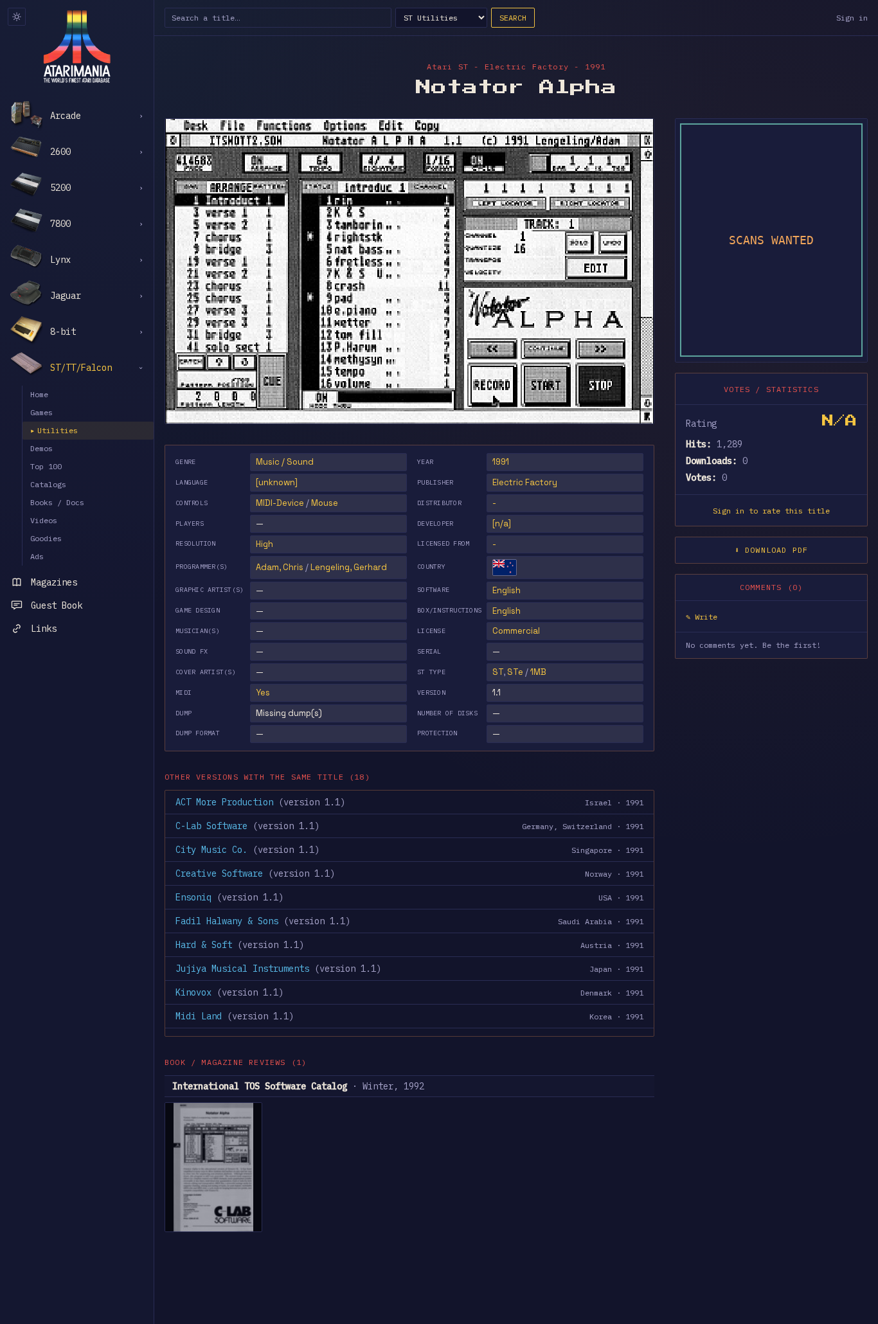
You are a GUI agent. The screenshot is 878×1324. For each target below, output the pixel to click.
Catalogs (48, 484)
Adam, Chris (279, 567)
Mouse (324, 502)
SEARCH (512, 17)
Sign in (852, 17)
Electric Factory (524, 482)
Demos (41, 448)
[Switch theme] (17, 17)
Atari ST (448, 66)
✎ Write (701, 616)
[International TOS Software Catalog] (213, 1167)
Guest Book (56, 605)
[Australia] (504, 567)
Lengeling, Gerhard (348, 567)
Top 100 (46, 466)
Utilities (54, 430)
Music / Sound (285, 461)
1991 (500, 461)
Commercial (516, 630)
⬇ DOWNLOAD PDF (772, 549)
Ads (37, 556)
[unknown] (277, 482)
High (264, 544)
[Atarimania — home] (76, 46)
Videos (43, 520)
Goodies (46, 538)
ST (497, 671)
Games (41, 412)
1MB (538, 671)
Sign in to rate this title (771, 510)
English (506, 590)
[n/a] (501, 523)
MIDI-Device (280, 502)
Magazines (54, 582)
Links (44, 628)
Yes (263, 692)
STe (515, 671)
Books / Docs (57, 502)
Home (39, 394)
